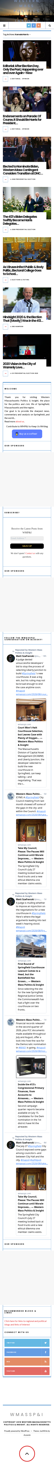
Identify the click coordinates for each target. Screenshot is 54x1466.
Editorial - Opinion (20, 79)
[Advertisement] (27, 479)
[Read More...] (5, 79)
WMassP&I (27, 1414)
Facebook (11, 1352)
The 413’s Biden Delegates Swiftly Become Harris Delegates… (20, 220)
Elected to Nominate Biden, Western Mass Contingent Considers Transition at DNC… (23, 170)
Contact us (30, 553)
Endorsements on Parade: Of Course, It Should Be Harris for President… (22, 119)
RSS (8, 1362)
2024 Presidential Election (23, 179)
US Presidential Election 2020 (25, 373)
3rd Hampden (17, 326)
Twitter (11, 1343)
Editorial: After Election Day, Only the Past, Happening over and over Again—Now (23, 69)
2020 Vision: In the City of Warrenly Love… (19, 366)
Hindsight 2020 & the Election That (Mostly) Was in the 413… (23, 319)
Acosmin (27, 1435)
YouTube (11, 1371)
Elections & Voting (20, 280)
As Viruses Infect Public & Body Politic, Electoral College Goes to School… (23, 270)
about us (20, 421)
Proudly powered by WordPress (16, 1431)
